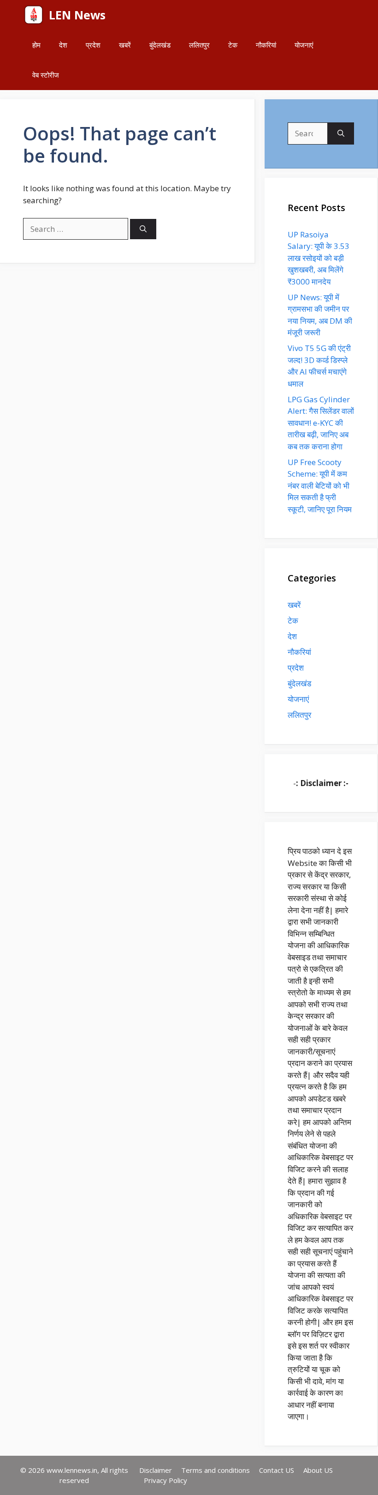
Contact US (276, 1470)
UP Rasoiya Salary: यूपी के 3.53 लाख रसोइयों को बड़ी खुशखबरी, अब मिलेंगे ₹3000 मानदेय (318, 258)
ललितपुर (199, 44)
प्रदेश (93, 44)
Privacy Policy (165, 1480)
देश (63, 44)
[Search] (143, 229)
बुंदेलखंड (160, 44)
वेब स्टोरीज (45, 74)
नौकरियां (266, 44)
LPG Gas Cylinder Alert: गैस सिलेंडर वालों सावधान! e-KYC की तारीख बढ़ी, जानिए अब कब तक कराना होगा (321, 423)
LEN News (77, 15)
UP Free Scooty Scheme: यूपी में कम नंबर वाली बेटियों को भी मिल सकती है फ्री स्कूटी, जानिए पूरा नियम (320, 485)
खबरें (125, 44)
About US (318, 1470)
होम (36, 44)
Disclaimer (155, 1470)
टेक (232, 44)
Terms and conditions (215, 1470)
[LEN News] (33, 15)
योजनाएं (304, 44)
